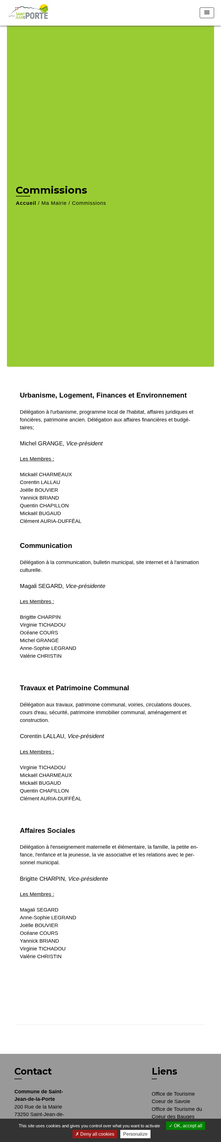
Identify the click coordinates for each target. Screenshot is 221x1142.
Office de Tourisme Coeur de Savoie (173, 1097)
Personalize (135, 1134)
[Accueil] (28, 13)
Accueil (26, 203)
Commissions (89, 203)
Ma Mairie (54, 203)
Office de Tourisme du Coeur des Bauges (177, 1113)
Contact (33, 1071)
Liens (164, 1071)
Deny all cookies (96, 1134)
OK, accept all (187, 1125)
